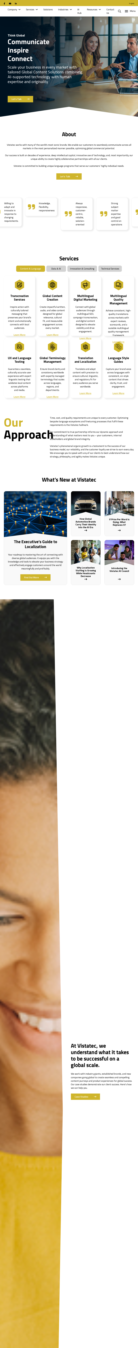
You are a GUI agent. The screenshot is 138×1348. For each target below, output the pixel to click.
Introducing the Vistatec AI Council (119, 569)
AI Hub (79, 11)
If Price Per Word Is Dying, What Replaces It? (119, 522)
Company (12, 9)
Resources (92, 9)
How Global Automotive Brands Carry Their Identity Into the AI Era (85, 523)
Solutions (48, 9)
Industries (63, 9)
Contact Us (110, 11)
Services (30, 9)
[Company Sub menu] (19, 9)
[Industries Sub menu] (71, 9)
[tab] (30, 269)
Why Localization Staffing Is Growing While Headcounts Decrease (86, 572)
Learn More (19, 335)
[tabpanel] (69, 335)
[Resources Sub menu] (100, 9)
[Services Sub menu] (37, 9)
